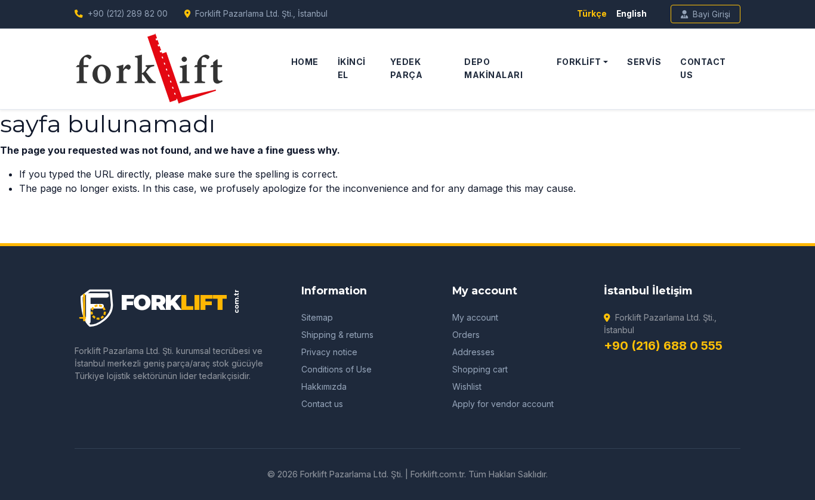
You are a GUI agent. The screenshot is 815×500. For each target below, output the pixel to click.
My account (475, 317)
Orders (466, 335)
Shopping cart (480, 369)
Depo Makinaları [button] (493, 68)
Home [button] (305, 62)
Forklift (579, 62)
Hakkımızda (324, 386)
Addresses (473, 352)
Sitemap (317, 317)
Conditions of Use (336, 369)
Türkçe (592, 13)
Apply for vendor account (503, 404)
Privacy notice (329, 352)
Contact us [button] (703, 68)
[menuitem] (305, 69)
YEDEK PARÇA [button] (406, 68)
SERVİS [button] (644, 62)
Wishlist (466, 386)
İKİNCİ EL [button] (352, 68)
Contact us (322, 404)
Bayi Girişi (711, 14)
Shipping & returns (337, 335)
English (631, 13)
